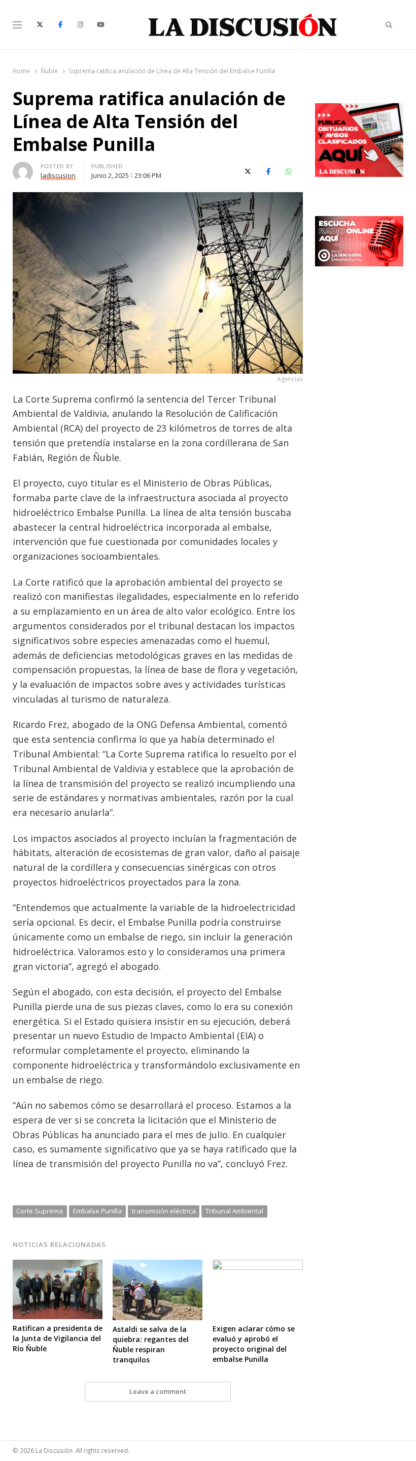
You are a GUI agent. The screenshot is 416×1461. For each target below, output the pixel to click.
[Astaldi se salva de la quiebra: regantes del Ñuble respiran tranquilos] (157, 1265)
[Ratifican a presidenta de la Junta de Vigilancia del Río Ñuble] (57, 1265)
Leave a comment (157, 1391)
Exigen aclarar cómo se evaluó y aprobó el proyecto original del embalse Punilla (254, 1344)
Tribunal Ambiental (234, 1210)
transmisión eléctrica (164, 1210)
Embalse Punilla (97, 1210)
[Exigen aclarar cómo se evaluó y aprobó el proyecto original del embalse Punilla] (257, 1265)
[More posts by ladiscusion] (23, 167)
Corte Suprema (39, 1210)
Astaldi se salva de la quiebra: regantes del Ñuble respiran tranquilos (151, 1344)
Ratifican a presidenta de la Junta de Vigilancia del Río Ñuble (57, 1338)
